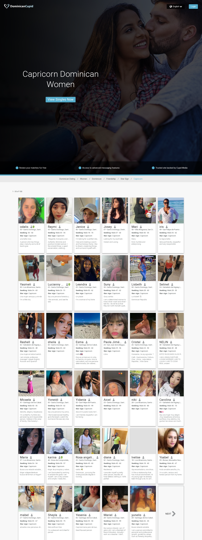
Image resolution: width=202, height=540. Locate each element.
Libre (106, 354)
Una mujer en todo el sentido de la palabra (31, 354)
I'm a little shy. (25, 300)
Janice (80, 227)
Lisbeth (137, 284)
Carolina (165, 399)
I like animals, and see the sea (58, 301)
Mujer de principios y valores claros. (59, 469)
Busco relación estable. (140, 527)
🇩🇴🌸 (161, 412)
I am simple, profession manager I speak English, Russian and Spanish (30, 359)
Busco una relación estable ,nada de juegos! (31, 469)
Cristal (136, 342)
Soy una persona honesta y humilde (59, 297)
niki (134, 399)
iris (161, 227)
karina (52, 457)
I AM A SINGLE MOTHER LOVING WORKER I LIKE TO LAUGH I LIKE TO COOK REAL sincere (169, 360)
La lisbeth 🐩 (137, 297)
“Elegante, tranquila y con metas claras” (59, 239)
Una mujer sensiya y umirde (31, 297)
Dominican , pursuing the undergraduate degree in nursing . (85, 474)
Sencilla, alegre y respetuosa (31, 412)
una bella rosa (25, 239)
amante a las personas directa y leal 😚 (31, 527)
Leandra (81, 284)
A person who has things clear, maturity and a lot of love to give (30, 244)
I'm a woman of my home (85, 300)
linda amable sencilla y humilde (170, 469)
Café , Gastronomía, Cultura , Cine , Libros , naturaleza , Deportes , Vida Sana (143, 359)
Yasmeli (25, 284)
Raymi (52, 227)
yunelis (136, 515)
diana (107, 457)
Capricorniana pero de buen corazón (87, 527)
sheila (52, 342)
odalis (24, 227)
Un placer (79, 297)
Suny (107, 284)
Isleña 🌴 (79, 469)
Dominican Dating (67, 179)
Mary (134, 239)
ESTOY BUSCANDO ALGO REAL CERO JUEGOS (170, 354)
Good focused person (84, 530)
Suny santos (108, 297)
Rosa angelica (85, 457)
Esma (80, 342)
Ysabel (164, 457)
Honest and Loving (111, 242)
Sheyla (52, 515)
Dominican (97, 179)
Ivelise (136, 457)
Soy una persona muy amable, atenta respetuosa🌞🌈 (59, 412)
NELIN (163, 342)
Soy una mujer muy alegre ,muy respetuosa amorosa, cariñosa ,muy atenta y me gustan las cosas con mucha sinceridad (170, 418)
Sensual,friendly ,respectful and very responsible (169, 243)
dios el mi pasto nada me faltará (87, 412)
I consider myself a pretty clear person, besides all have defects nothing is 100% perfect (115, 475)
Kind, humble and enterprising (138, 243)
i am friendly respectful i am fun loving (86, 416)
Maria (24, 457)
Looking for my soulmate (113, 239)
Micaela (25, 399)
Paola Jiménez (113, 342)
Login (193, 6)
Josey (108, 227)
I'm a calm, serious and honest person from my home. (170, 473)
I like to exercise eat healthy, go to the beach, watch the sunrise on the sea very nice (58, 417)
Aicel (107, 399)
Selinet (164, 284)
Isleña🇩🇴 (79, 354)
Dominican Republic (139, 300)
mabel (24, 515)
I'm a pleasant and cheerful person (58, 531)
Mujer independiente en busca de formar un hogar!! (30, 473)
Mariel (108, 515)
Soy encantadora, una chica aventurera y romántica (143, 469)
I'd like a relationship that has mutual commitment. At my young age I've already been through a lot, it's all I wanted (142, 475)
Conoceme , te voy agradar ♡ (143, 354)
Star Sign (125, 179)
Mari (135, 227)
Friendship (111, 179)
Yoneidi (53, 399)
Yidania (81, 399)
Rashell (25, 342)
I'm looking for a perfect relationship (87, 239)
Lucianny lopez (56, 284)
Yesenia (81, 515)
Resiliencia (108, 469)
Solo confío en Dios (55, 527)
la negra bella (164, 239)
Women (83, 179)
